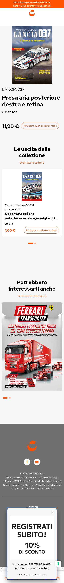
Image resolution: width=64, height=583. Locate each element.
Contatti (32, 507)
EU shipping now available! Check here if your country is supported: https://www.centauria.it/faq (32, 4)
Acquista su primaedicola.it (41, 230)
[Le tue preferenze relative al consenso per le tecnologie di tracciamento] (58, 564)
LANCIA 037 (13, 89)
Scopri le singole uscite (32, 385)
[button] (31, 243)
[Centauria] (32, 13)
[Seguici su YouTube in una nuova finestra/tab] (37, 462)
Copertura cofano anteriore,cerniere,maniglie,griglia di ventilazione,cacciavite (32, 216)
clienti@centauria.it (51, 480)
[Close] (52, 512)
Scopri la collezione (32, 376)
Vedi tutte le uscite (31, 162)
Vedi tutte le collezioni (31, 296)
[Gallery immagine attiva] (32, 54)
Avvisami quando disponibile (40, 125)
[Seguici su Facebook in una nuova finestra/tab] (27, 462)
